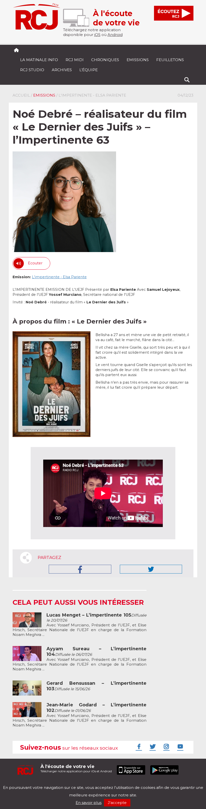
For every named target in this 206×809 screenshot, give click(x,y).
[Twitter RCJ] (151, 746)
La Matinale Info (39, 59)
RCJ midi (75, 59)
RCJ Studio (32, 69)
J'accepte (117, 802)
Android (115, 34)
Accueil (21, 95)
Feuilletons (170, 59)
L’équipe (88, 69)
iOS (97, 34)
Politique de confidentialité (64, 783)
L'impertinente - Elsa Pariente (59, 277)
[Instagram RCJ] (165, 746)
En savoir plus (88, 802)
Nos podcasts (97, 783)
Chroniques (105, 59)
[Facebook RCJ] (138, 746)
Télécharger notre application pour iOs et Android (76, 768)
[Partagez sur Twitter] (151, 569)
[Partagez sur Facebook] (80, 569)
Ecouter (35, 263)
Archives (62, 69)
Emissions (138, 59)
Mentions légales (28, 783)
